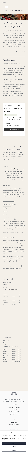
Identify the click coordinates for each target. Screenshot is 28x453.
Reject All (14, 450)
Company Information (14, 407)
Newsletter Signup (14, 424)
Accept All (14, 443)
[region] (14, 442)
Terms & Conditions (14, 411)
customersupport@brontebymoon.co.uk (13, 82)
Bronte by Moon (14, 413)
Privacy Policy (14, 409)
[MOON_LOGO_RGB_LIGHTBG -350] (4, 2)
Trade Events (14, 422)
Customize (14, 446)
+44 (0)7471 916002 (13, 289)
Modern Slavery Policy (14, 415)
